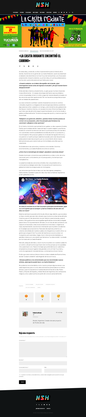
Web (45, 367)
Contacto (48, 408)
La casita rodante (30, 287)
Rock (39, 287)
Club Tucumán (40, 284)
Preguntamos (28, 12)
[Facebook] (36, 404)
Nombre (21, 360)
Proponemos (15, 12)
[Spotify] (64, 12)
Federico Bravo (24, 51)
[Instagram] (59, 12)
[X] (39, 404)
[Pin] (28, 66)
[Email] (33, 66)
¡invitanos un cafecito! (40, 408)
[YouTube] (61, 12)
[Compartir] (19, 66)
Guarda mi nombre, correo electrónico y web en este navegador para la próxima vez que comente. (41, 375)
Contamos (22, 12)
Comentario (22, 340)
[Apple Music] (66, 12)
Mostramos (42, 12)
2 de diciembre (29, 284)
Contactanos (49, 12)
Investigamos (35, 12)
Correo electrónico (23, 367)
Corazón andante (50, 284)
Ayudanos (55, 12)
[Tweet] (24, 66)
